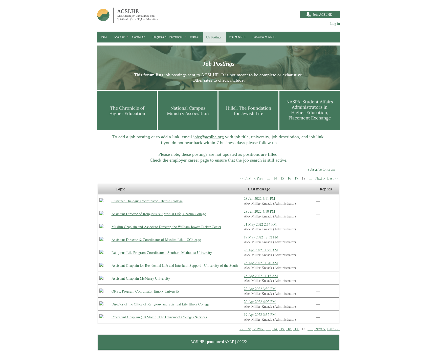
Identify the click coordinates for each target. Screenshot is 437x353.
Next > (320, 178)
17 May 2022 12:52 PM (261, 237)
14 (275, 178)
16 (289, 178)
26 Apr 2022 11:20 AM (261, 262)
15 (282, 178)
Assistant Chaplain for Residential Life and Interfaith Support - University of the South (175, 265)
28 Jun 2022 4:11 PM (259, 198)
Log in (335, 23)
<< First (245, 178)
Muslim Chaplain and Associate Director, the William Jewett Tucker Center (166, 226)
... (268, 178)
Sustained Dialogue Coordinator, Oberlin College (147, 200)
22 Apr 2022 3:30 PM (260, 288)
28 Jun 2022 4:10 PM (259, 211)
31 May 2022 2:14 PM (260, 224)
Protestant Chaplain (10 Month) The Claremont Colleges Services (159, 317)
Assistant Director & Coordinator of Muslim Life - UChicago (156, 239)
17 (296, 178)
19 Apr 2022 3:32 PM (260, 314)
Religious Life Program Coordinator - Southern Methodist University (162, 252)
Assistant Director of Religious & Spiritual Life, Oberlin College (159, 213)
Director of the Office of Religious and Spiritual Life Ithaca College (160, 304)
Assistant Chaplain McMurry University (141, 278)
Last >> (333, 178)
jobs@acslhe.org (208, 136)
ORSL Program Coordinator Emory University (146, 291)
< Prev (258, 178)
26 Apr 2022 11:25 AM (261, 250)
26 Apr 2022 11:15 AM (261, 275)
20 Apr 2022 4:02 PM (260, 301)
